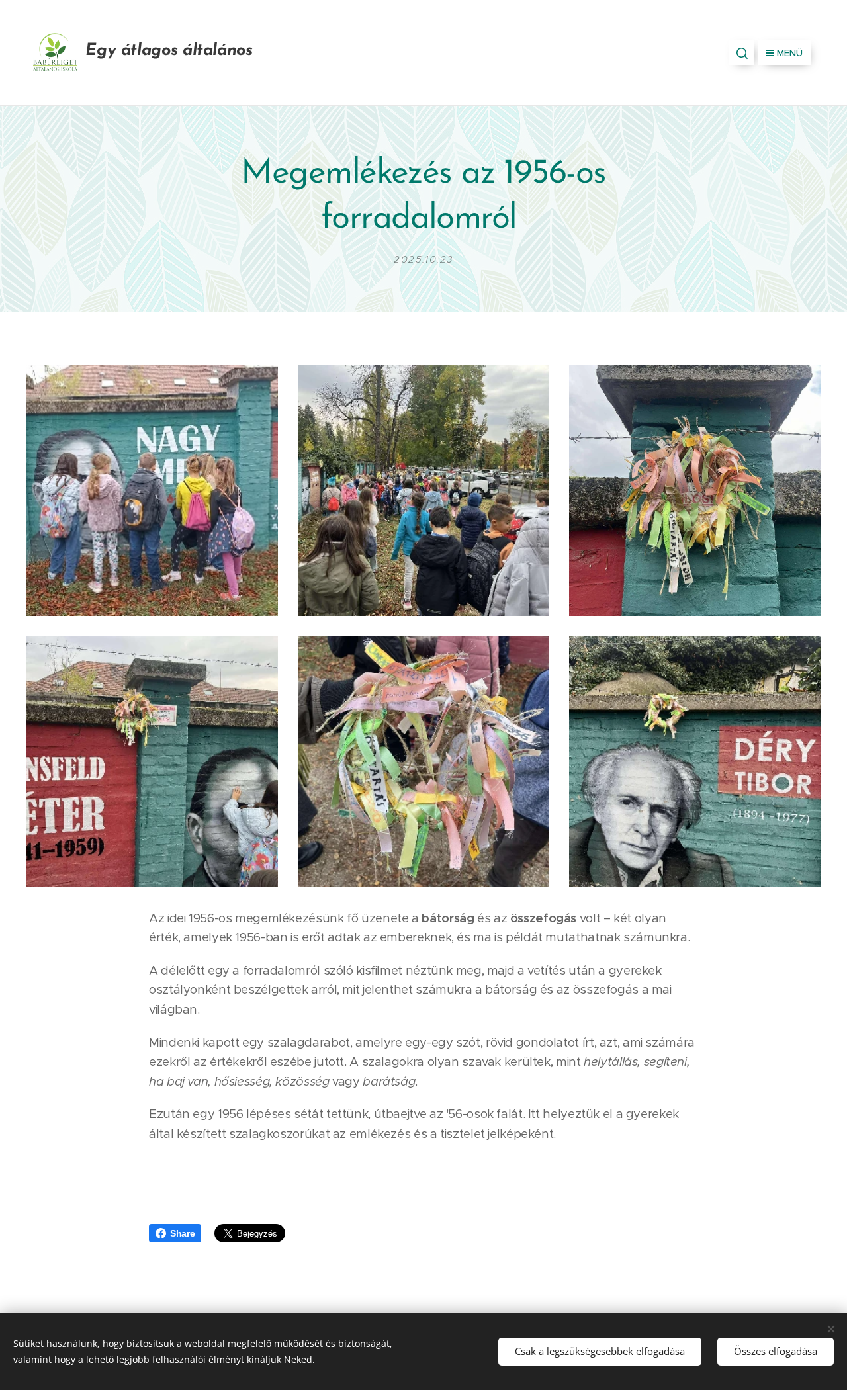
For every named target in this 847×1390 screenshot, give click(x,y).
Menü (790, 53)
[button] (741, 52)
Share (182, 1233)
